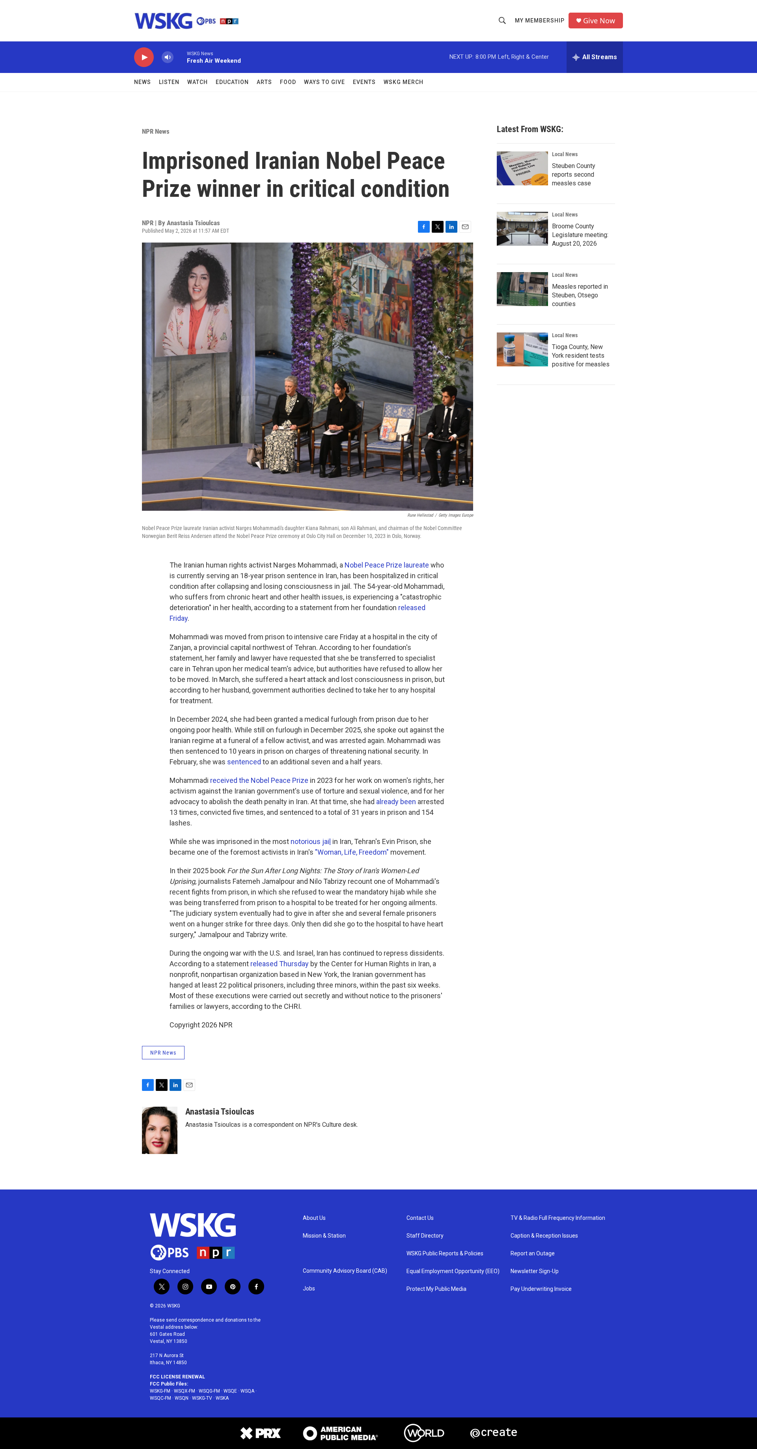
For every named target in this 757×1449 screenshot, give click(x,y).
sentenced (244, 762)
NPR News (156, 131)
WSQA (247, 1391)
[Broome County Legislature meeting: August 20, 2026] (522, 229)
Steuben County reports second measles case (573, 174)
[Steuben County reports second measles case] (522, 168)
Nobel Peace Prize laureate (387, 565)
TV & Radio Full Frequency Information (558, 1218)
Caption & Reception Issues (544, 1236)
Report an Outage (533, 1254)
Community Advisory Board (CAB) (345, 1271)
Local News (565, 154)
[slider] (180, 57)
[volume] (167, 57)
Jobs (309, 1289)
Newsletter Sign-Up (535, 1271)
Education (232, 82)
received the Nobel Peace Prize (259, 780)
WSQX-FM (184, 1391)
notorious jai (311, 841)
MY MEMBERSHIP (540, 20)
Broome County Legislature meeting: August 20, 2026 (580, 234)
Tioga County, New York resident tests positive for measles (581, 355)
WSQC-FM (160, 1398)
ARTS (264, 82)
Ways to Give (324, 82)
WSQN (181, 1398)
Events (364, 82)
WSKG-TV (202, 1398)
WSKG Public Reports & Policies (444, 1254)
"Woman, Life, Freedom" (352, 852)
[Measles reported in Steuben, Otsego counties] (522, 289)
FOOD (288, 82)
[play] (144, 57)
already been (396, 801)
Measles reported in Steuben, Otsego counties (580, 295)
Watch (197, 82)
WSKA (222, 1398)
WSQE (230, 1391)
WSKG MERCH (403, 82)
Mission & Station (324, 1236)
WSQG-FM (209, 1391)
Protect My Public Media (436, 1289)
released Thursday (279, 964)
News (142, 82)
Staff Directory (425, 1236)
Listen (169, 82)
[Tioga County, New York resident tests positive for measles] (522, 349)
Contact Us (420, 1218)
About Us (314, 1218)
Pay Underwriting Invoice (541, 1289)
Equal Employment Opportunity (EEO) (453, 1271)
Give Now (599, 21)
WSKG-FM (160, 1391)
